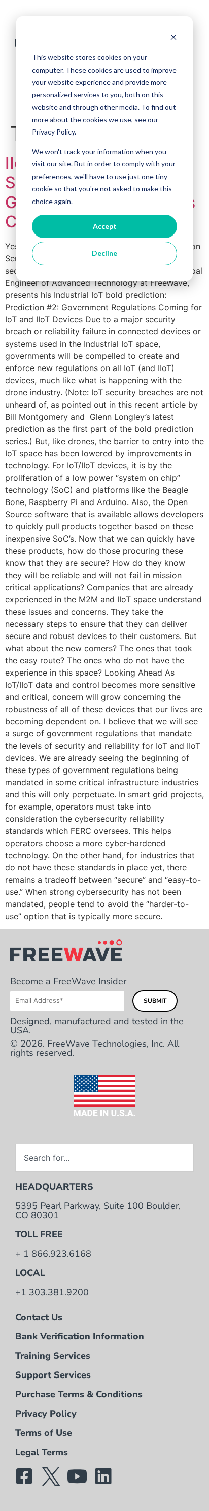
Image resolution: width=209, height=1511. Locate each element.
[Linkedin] (103, 1476)
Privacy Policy (46, 1413)
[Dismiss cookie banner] (173, 38)
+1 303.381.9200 (52, 1292)
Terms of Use (43, 1433)
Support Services (53, 1375)
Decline (104, 253)
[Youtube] (77, 1476)
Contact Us (38, 1317)
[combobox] (104, 1158)
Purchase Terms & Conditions (79, 1394)
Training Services (52, 1356)
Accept (105, 226)
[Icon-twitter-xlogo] (51, 1476)
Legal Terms (41, 1452)
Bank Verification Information (79, 1336)
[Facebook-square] (24, 1476)
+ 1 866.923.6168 (53, 1254)
